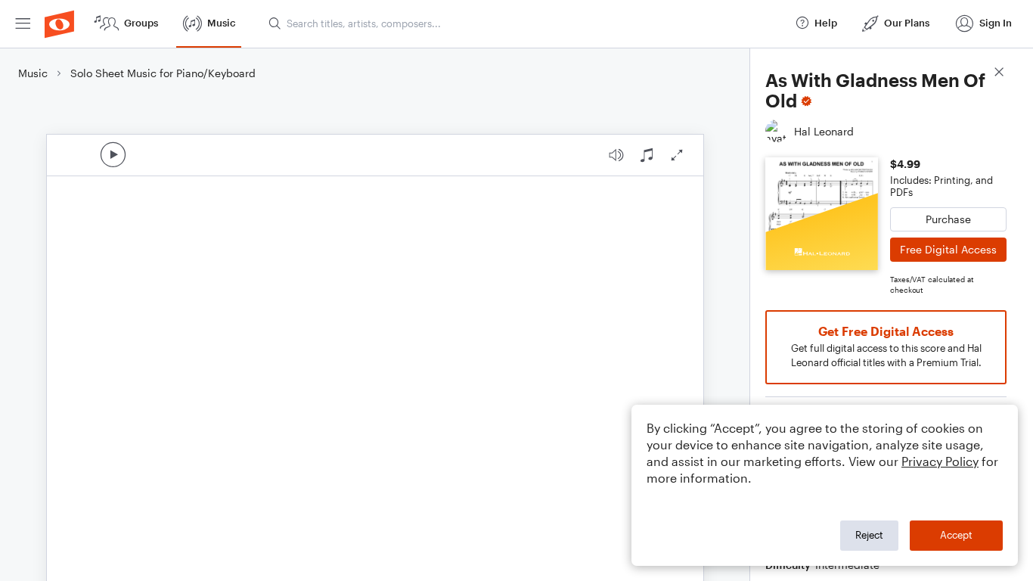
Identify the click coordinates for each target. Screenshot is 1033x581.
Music (33, 73)
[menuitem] (22, 24)
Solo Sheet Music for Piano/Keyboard (163, 73)
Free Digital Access (948, 249)
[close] (999, 74)
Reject (869, 535)
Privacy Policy (940, 461)
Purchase (948, 219)
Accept (956, 535)
